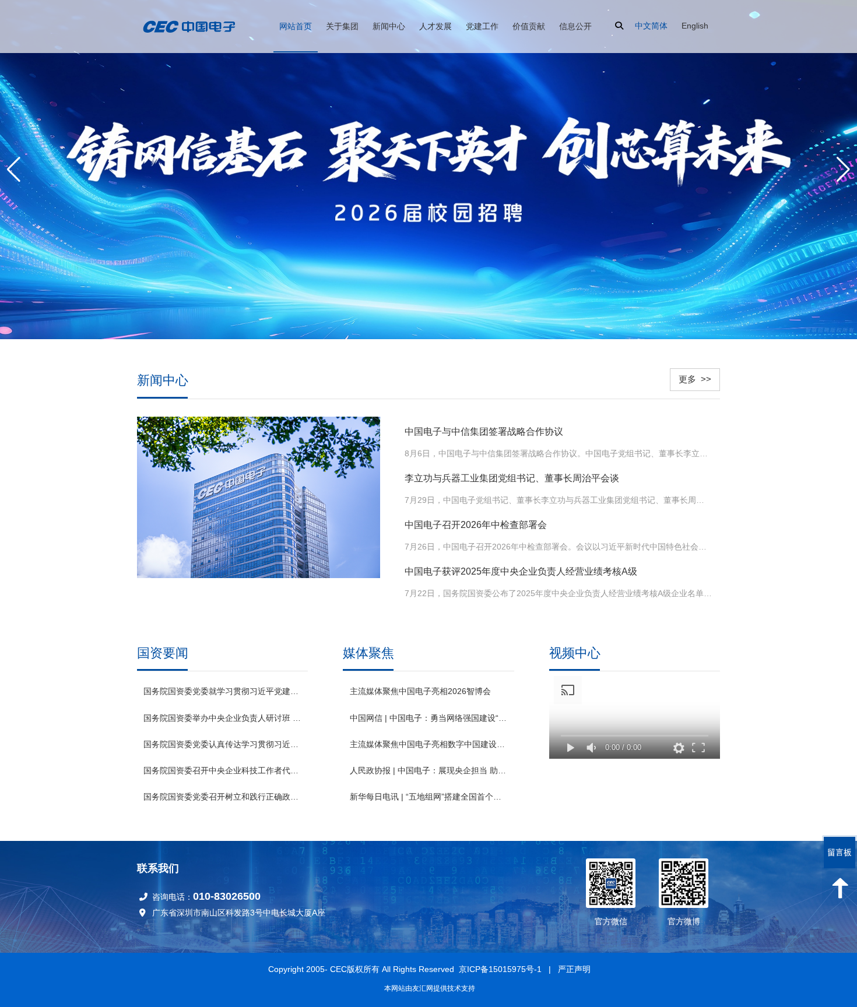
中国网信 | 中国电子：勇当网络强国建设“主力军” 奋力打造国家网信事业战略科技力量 (428, 718)
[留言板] (839, 852)
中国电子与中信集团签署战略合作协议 (484, 431)
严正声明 (574, 969)
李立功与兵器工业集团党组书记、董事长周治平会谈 (512, 478)
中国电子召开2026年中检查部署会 (476, 525)
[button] (843, 169)
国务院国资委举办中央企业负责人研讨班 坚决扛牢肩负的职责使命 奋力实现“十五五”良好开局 (222, 718)
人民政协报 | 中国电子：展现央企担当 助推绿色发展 (428, 770)
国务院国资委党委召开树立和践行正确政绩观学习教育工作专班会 (222, 796)
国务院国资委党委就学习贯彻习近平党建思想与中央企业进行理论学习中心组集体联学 (222, 691)
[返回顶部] (839, 888)
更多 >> (695, 379)
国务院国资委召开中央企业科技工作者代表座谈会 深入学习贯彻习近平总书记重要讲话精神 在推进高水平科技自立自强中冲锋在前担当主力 (222, 770)
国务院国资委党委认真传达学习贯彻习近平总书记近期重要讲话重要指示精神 (222, 744)
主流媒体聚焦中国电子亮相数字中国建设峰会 (428, 744)
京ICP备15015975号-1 (500, 969)
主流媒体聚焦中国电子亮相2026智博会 (420, 691)
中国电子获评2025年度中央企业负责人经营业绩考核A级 (521, 571)
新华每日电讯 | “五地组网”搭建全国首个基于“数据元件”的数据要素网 (428, 796)
